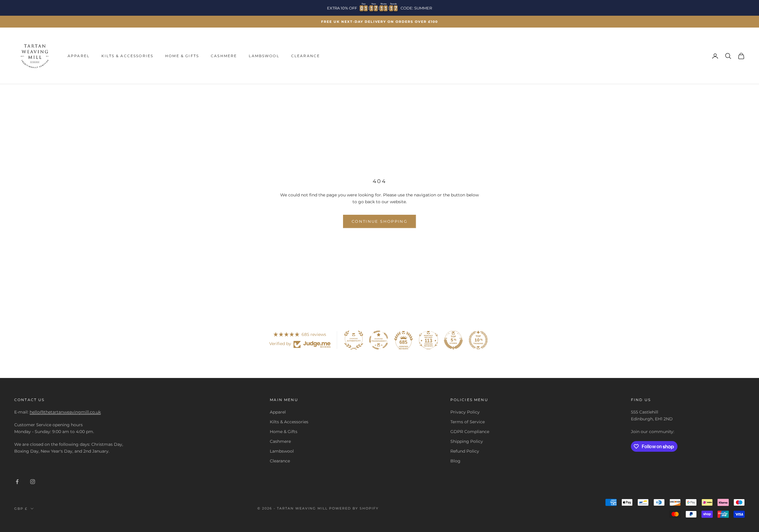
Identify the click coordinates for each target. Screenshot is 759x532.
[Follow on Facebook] (17, 482)
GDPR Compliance (469, 431)
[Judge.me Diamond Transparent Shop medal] (378, 340)
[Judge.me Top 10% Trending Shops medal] (478, 340)
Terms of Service (467, 421)
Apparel (79, 56)
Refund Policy (464, 451)
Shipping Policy (466, 441)
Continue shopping (379, 221)
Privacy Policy (465, 412)
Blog (455, 461)
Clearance (305, 56)
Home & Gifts (182, 56)
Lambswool (264, 56)
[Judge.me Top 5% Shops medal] (453, 340)
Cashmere (224, 56)
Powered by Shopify (354, 508)
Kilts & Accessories (127, 56)
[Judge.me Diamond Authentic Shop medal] (353, 340)
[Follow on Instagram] (33, 482)
